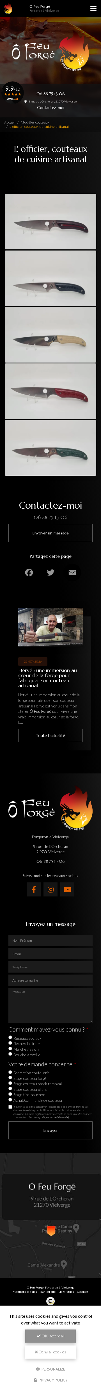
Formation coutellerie (31, 1072)
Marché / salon (26, 1049)
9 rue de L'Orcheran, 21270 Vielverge (52, 101)
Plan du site (48, 1292)
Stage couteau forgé (30, 1078)
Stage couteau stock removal (37, 1083)
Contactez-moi (50, 107)
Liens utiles (66, 1292)
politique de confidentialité (53, 1117)
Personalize (53, 1369)
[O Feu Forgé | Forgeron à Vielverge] (8, 8)
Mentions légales (25, 1292)
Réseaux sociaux (27, 1038)
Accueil (9, 122)
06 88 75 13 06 (50, 93)
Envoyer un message (51, 533)
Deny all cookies (52, 1351)
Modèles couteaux (35, 122)
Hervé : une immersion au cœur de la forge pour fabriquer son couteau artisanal (47, 678)
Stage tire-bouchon (29, 1094)
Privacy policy (53, 1380)
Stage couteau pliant (30, 1089)
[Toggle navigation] (93, 8)
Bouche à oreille (26, 1054)
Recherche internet (29, 1043)
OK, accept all (53, 1335)
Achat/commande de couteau (37, 1100)
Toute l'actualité (50, 735)
